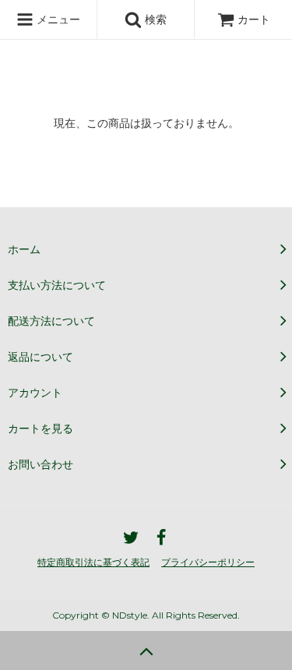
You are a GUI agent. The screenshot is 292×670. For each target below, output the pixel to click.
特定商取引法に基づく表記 (93, 562)
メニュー (56, 19)
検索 (154, 19)
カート (253, 19)
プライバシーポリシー (208, 562)
